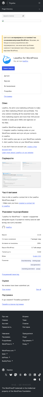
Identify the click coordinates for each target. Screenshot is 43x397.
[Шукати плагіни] (23, 16)
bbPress (6, 357)
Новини (5, 320)
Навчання (5, 334)
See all (38, 289)
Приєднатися (27, 334)
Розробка (8, 91)
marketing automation (28, 269)
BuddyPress (7, 361)
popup (38, 269)
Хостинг (5, 324)
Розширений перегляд (10, 274)
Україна (9, 370)
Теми (24, 320)
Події (24, 337)
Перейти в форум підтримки (13, 304)
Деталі (6, 76)
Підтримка (8, 96)
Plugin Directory (7, 9)
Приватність (6, 327)
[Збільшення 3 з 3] (38, 175)
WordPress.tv (8, 344)
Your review (6, 289)
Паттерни (26, 327)
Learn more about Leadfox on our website (17, 153)
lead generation (35, 264)
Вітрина (25, 317)
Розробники (6, 341)
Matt (5, 354)
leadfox (25, 61)
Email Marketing (26, 260)
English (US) (37, 256)
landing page (36, 260)
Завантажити (8, 68)
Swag (25, 344)
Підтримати (28, 341)
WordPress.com (9, 351)
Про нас (5, 317)
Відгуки (7, 81)
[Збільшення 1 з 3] (18, 164)
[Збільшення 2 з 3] (38, 164)
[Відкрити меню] (40, 3)
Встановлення (9, 86)
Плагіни (25, 324)
